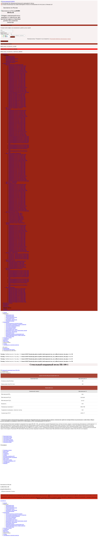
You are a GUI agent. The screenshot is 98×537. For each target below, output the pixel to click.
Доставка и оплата (7, 303)
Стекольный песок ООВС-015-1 (16, 219)
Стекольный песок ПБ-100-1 (16, 220)
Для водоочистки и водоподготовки (14, 64)
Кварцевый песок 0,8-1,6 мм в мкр (17, 78)
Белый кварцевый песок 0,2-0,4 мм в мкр (19, 92)
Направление (6, 63)
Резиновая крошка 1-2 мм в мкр (16, 266)
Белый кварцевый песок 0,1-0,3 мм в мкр (19, 147)
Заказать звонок (4, 41)
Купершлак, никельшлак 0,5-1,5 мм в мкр (19, 256)
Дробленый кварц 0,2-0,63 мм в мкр (17, 106)
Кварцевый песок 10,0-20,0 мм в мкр (18, 91)
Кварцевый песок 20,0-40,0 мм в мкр (18, 87)
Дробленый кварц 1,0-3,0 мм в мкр (17, 99)
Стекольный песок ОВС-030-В (16, 218)
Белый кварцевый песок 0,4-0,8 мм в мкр (19, 141)
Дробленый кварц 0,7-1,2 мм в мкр (17, 93)
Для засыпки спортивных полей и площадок (16, 324)
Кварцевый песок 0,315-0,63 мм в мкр (18, 72)
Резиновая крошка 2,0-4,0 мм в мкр (17, 264)
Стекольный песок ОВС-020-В (16, 216)
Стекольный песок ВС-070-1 (15, 215)
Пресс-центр (6, 306)
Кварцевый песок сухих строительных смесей (16, 330)
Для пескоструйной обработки (13, 153)
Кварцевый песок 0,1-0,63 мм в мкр (17, 70)
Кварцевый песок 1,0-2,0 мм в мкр (17, 80)
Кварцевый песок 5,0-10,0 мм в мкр (17, 89)
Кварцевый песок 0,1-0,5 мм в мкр (17, 69)
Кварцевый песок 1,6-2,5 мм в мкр (17, 83)
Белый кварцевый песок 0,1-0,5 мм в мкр (19, 145)
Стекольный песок (10, 60)
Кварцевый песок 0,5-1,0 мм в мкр (17, 74)
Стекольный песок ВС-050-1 (15, 214)
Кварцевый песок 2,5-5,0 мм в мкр (17, 86)
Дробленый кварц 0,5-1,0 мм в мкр (17, 103)
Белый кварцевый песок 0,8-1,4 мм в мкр (19, 137)
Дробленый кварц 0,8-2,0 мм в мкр (17, 100)
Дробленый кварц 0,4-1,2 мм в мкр (17, 105)
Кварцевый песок (10, 56)
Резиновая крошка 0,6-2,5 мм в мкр (17, 267)
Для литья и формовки (11, 182)
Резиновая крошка (10, 62)
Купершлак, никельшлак (12, 61)
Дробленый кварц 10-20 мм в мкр (17, 95)
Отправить (12, 36)
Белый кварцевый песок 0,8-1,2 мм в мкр (19, 139)
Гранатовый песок (10, 260)
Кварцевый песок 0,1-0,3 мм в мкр (17, 67)
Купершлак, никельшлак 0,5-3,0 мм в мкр (19, 258)
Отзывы (5, 309)
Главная (5, 54)
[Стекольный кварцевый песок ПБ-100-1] (10, 370)
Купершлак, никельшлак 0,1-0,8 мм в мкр (19, 254)
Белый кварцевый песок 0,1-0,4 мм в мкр (19, 146)
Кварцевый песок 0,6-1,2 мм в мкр (17, 75)
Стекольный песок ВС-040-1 (15, 213)
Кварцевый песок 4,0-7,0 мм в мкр (17, 88)
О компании (6, 304)
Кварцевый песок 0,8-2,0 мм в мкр (17, 79)
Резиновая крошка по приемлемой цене (16, 261)
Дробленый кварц (10, 57)
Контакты (5, 305)
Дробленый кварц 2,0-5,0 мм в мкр (17, 98)
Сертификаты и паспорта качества (11, 310)
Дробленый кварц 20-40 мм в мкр (17, 94)
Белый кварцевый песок (12, 58)
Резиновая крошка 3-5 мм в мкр (16, 262)
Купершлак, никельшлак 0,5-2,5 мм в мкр (19, 257)
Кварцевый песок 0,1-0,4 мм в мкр (17, 68)
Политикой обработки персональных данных (60, 38)
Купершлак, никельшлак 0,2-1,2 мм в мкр (19, 255)
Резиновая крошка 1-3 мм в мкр (16, 263)
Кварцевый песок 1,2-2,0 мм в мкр (17, 82)
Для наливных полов (11, 183)
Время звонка (4, 32)
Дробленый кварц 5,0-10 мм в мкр (17, 97)
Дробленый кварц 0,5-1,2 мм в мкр (17, 104)
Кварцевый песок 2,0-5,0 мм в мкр (17, 85)
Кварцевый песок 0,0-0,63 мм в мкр (17, 66)
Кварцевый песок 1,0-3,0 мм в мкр (17, 81)
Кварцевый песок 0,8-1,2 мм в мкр (17, 76)
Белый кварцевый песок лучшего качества (15, 335)
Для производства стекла (12, 212)
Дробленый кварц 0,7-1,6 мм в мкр (17, 101)
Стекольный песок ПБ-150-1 (16, 221)
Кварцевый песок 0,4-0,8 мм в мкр (17, 73)
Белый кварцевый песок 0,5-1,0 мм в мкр (19, 140)
